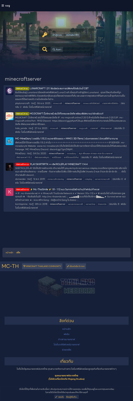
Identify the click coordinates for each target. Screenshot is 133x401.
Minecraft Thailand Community (43, 266)
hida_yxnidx (21, 128)
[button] (66, 5)
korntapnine (21, 204)
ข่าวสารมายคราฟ (66, 339)
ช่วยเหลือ (66, 350)
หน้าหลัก (66, 329)
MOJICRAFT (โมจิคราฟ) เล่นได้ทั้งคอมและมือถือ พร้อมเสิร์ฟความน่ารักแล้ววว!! (59, 113)
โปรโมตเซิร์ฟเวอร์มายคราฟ (40, 107)
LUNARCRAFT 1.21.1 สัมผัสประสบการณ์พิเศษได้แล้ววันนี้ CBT (52, 88)
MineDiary (20, 153)
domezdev (20, 179)
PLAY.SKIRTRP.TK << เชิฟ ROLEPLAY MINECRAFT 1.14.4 (52, 164)
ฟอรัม (66, 334)
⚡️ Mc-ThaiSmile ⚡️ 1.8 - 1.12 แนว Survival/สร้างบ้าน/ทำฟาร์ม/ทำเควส (57, 189)
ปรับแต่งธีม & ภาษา (77, 266)
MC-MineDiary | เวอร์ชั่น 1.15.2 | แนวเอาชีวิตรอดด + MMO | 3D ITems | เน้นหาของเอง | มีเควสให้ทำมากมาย (66, 138)
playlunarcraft (22, 103)
